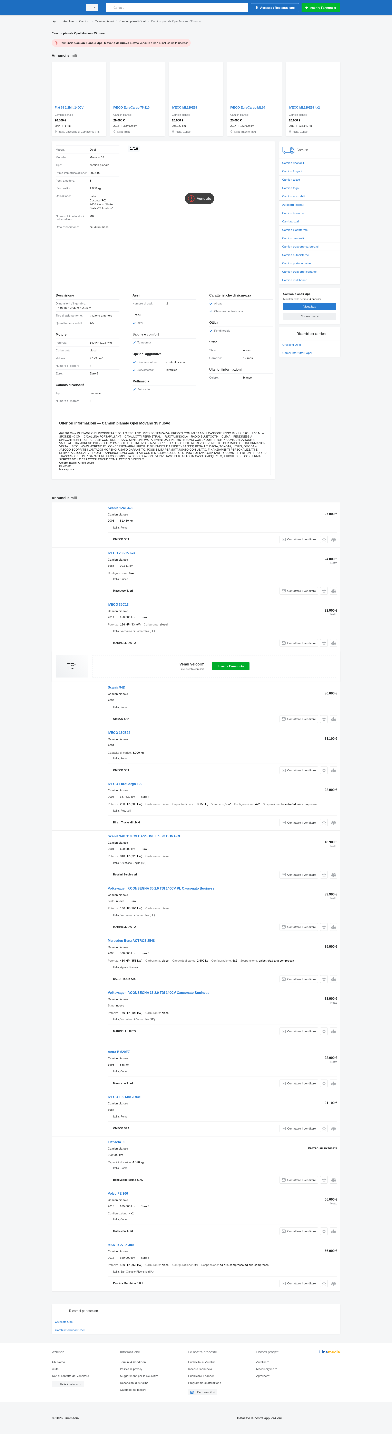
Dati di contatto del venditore (70, 1375)
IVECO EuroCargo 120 (125, 784)
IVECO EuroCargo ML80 (247, 107)
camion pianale (99, 165)
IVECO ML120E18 (184, 107)
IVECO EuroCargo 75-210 (131, 107)
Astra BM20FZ (119, 1052)
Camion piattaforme (295, 229)
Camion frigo (290, 188)
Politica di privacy (131, 1369)
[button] (324, 539)
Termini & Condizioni (133, 1362)
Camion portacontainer (297, 263)
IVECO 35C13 (118, 604)
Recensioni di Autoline (134, 1382)
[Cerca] (110, 7)
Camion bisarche (293, 213)
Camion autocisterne (295, 255)
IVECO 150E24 (119, 732)
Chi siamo (58, 1362)
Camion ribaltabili (293, 162)
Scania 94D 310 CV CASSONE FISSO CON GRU (145, 836)
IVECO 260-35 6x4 (121, 553)
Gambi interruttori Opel (297, 352)
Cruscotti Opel (291, 344)
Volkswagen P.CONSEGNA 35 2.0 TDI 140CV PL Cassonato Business (161, 888)
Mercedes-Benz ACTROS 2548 (131, 940)
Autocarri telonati (293, 204)
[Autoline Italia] (66, 7)
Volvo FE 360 (118, 1193)
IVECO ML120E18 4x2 (304, 107)
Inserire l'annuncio (231, 666)
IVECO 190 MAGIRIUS (124, 1097)
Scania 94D (116, 687)
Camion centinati (293, 238)
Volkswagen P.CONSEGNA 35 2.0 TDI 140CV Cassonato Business (158, 992)
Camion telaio (291, 179)
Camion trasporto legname (299, 271)
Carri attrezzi (290, 221)
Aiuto (55, 1369)
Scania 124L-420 (120, 508)
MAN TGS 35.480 (121, 1245)
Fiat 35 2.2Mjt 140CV (69, 107)
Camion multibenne (294, 280)
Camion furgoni (292, 171)
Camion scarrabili (293, 196)
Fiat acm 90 (116, 1142)
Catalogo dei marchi (133, 1389)
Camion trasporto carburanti (300, 246)
